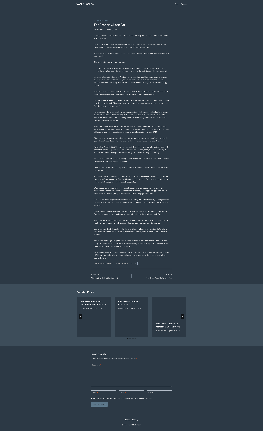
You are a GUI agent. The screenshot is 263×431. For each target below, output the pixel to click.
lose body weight (122, 263)
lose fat (134, 263)
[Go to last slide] (80, 316)
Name (95, 393)
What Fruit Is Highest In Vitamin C (104, 276)
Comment (96, 365)
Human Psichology (101, 20)
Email (123, 393)
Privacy (135, 420)
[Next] (182, 316)
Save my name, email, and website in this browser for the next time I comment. (122, 398)
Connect (184, 4)
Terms (127, 420)
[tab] (127, 338)
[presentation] (169, 308)
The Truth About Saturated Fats (159, 276)
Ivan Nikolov (100, 30)
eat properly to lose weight (104, 263)
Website (151, 393)
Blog (177, 4)
